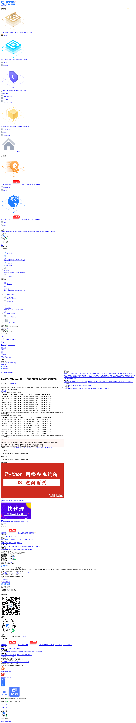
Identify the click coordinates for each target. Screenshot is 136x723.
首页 (2, 372)
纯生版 (18, 152)
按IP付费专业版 (7, 102)
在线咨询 (3, 721)
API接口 (8, 546)
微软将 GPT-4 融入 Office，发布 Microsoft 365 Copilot (78, 373)
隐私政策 (34, 546)
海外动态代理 (4, 536)
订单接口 (11, 309)
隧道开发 (6, 290)
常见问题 (6, 271)
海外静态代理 (12, 536)
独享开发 (17, 290)
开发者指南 (14, 546)
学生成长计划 (12, 539)
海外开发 (22, 290)
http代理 (18, 447)
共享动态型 (6, 129)
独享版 (5, 132)
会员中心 (3, 358)
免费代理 (11, 372)
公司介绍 (3, 549)
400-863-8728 (4, 328)
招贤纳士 (29, 549)
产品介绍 (6, 258)
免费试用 (3, 391)
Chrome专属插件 (20, 539)
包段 (4, 222)
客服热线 (8, 721)
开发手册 (6, 289)
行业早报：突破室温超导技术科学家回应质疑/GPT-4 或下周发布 (84, 375)
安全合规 (8, 549)
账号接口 (6, 309)
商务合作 (19, 549)
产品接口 (17, 309)
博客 (5, 372)
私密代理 (11, 260)
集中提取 (5, 99)
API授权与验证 (11, 313)
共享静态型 (7, 135)
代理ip (8, 447)
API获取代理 (10, 294)
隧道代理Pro (4, 533)
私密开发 (11, 290)
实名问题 (17, 272)
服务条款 (28, 546)
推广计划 (13, 549)
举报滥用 (24, 549)
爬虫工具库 (12, 322)
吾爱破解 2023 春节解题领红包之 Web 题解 (75, 382)
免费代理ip (30, 447)
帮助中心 (9, 253)
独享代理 (17, 260)
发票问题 (22, 272)
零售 (4, 225)
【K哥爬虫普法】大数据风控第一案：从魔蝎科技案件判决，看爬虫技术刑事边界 (110, 382)
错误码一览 (10, 301)
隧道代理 (6, 260)
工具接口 (22, 309)
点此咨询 (9, 562)
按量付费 (5, 65)
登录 (2, 353)
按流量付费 (6, 187)
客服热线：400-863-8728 (7, 656)
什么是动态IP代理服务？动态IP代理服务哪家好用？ (116, 375)
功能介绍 (9, 263)
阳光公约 (39, 546)
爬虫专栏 (43, 447)
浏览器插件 (9, 265)
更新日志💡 (10, 276)
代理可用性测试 (11, 298)
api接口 (24, 447)
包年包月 (5, 35)
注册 (4, 356)
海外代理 (22, 260)
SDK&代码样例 (11, 317)
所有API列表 (7, 308)
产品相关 (8, 543)
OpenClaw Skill (29, 539)
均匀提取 (5, 93)
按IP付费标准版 (8, 96)
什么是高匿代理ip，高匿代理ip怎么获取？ (111, 377)
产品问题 (11, 272)
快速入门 (9, 284)
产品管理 (3, 32)
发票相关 (19, 543)
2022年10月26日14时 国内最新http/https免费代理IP (77, 385)
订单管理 (3, 364)
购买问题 (6, 272)
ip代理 (13, 447)
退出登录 (8, 358)
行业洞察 (37, 447)
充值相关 (13, 543)
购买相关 (3, 543)
